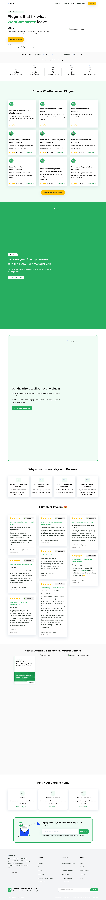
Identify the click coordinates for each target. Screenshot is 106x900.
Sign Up (94, 889)
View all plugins (21, 807)
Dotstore (40, 863)
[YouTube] (16, 872)
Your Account (65, 881)
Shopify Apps (68, 3)
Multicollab (41, 874)
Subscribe (83, 831)
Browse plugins (15, 39)
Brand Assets (58, 897)
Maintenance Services (68, 867)
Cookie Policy (95, 897)
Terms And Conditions (76, 897)
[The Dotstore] (11, 3)
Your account (83, 807)
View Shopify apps (16, 277)
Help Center (83, 867)
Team (40, 867)
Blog (81, 863)
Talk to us (52, 807)
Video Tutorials (84, 870)
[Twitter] (10, 872)
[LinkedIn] (13, 872)
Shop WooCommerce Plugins (53, 192)
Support (82, 874)
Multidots (40, 870)
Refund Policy (66, 897)
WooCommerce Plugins (68, 863)
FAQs (81, 878)
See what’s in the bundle (22, 408)
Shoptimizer (84, 570)
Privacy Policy (86, 897)
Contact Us (41, 881)
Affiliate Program (66, 874)
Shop (92, 3)
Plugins (57, 3)
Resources (80, 3)
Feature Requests (67, 878)
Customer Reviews (67, 870)
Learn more (29, 125)
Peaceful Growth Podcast (45, 878)
